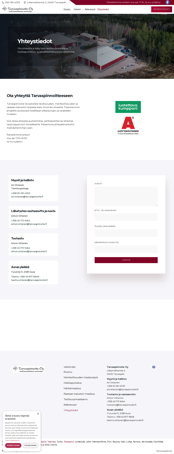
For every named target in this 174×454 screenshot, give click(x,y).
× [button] (38, 414)
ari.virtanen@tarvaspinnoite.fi (27, 196)
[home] (18, 9)
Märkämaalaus (72, 388)
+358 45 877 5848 (125, 417)
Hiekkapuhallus (73, 383)
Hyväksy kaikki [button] (13, 445)
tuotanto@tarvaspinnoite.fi (121, 405)
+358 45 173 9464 (20, 220)
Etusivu (67, 9)
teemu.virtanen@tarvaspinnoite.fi (29, 280)
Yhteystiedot (103, 9)
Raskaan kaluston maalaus (79, 393)
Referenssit (90, 9)
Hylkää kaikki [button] (30, 445)
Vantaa (52, 441)
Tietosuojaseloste (164, 451)
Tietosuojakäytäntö (12, 440)
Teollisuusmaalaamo (76, 399)
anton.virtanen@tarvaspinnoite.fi (29, 224)
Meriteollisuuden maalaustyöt (81, 377)
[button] (77, 9)
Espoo (43, 441)
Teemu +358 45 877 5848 (25, 276)
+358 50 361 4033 (20, 193)
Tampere (69, 441)
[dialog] (22, 431)
